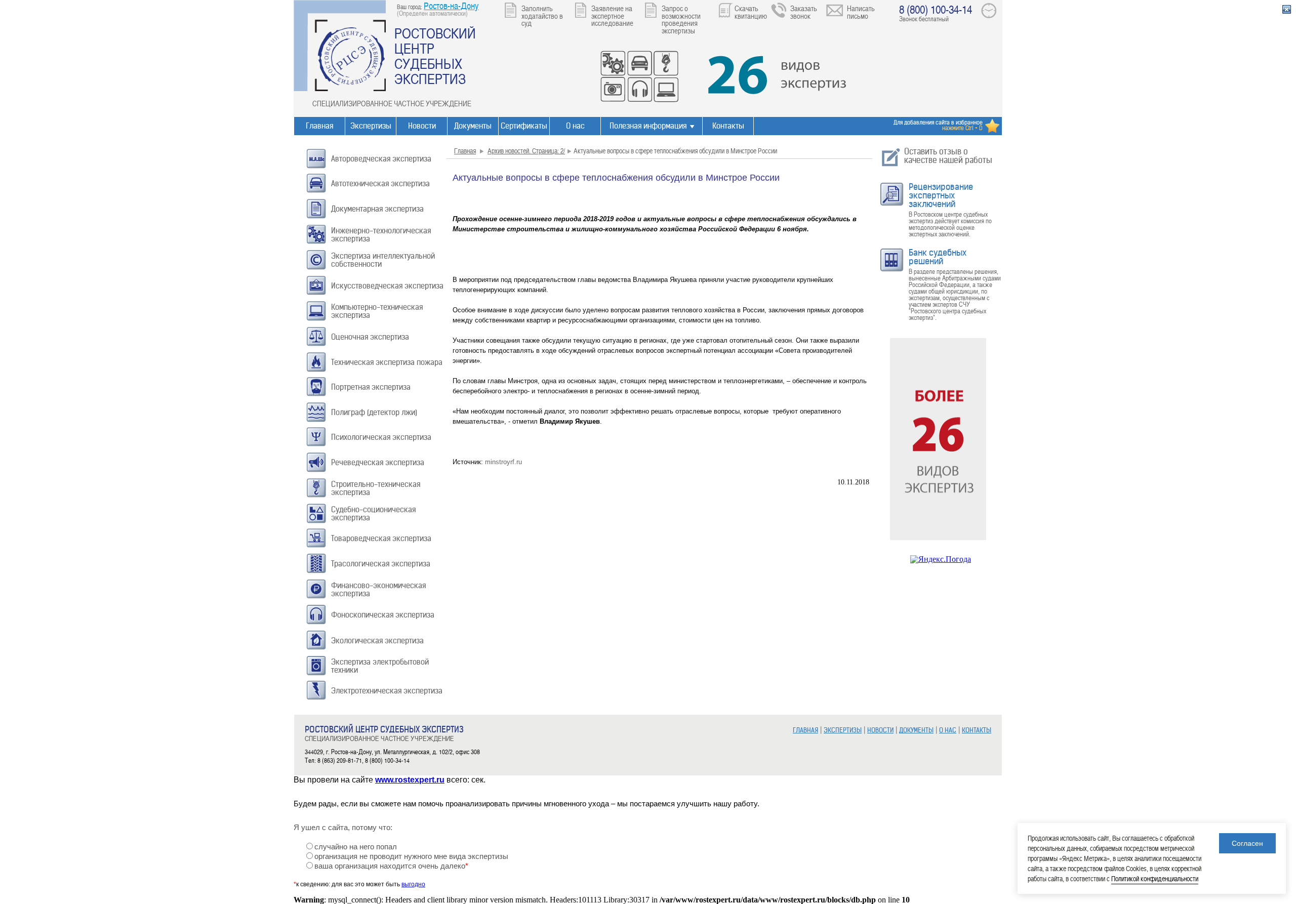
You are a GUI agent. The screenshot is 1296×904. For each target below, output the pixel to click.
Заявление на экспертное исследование (612, 15)
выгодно (413, 884)
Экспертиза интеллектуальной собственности (383, 260)
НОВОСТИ (880, 730)
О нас (575, 126)
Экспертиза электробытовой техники (380, 666)
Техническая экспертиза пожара (386, 362)
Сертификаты (524, 126)
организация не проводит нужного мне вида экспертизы (411, 856)
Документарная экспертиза (377, 209)
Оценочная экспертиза (370, 337)
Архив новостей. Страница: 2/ (526, 150)
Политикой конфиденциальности (1154, 878)
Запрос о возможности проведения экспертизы (681, 19)
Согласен (1247, 843)
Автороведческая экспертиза (381, 158)
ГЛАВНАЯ (805, 730)
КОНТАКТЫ (976, 730)
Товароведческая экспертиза (381, 538)
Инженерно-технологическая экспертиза (381, 234)
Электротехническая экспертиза (386, 690)
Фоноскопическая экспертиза (382, 615)
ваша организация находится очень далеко (391, 866)
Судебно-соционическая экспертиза (373, 513)
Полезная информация (648, 126)
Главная (319, 126)
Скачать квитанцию (751, 12)
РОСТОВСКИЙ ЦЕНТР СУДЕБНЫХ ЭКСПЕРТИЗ (435, 55)
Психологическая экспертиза (381, 437)
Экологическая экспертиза (377, 640)
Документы (473, 126)
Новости (422, 126)
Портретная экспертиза (371, 387)
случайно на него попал (355, 847)
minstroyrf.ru (503, 462)
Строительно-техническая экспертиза (375, 488)
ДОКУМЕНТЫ (916, 730)
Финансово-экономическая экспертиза (378, 589)
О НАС (947, 730)
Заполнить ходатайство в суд (542, 15)
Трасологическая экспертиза (380, 563)
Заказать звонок (803, 12)
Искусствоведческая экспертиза (387, 286)
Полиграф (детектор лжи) (374, 412)
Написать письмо (861, 12)
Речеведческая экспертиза (377, 462)
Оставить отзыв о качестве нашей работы (948, 155)
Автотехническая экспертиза (380, 183)
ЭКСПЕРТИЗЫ (843, 730)
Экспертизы (370, 126)
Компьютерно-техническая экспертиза (377, 311)
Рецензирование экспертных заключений (941, 195)
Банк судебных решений (937, 257)
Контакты (728, 126)
